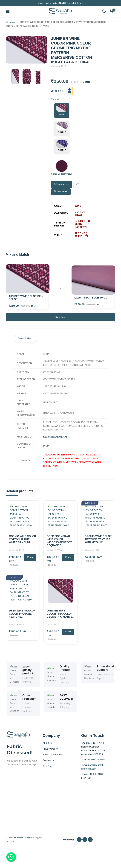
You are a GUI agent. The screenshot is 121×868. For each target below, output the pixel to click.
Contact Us (48, 760)
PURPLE (62, 132)
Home (12, 22)
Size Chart (48, 766)
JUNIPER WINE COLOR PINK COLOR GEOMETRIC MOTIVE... (60, 613)
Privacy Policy (50, 748)
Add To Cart (63, 185)
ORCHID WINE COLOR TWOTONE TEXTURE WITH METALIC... (98, 539)
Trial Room (62, 191)
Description (25, 338)
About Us (47, 742)
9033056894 (97, 759)
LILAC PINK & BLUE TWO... (90, 297)
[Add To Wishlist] (77, 184)
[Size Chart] (70, 91)
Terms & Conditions (53, 754)
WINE (62, 114)
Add (32, 557)
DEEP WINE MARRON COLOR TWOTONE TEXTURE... (22, 613)
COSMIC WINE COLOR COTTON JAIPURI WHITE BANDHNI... (22, 539)
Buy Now (60, 317)
